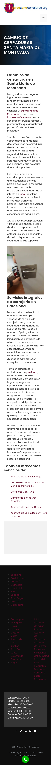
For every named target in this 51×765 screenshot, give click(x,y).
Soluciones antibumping (41, 654)
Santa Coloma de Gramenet (17, 656)
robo (22, 194)
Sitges (14, 662)
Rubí (13, 591)
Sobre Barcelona (40, 677)
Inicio (37, 619)
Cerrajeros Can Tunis (23, 491)
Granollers (16, 584)
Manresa (15, 629)
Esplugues (16, 622)
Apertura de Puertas (40, 644)
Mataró (15, 632)
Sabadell (16, 594)
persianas (32, 372)
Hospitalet (16, 588)
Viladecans (17, 604)
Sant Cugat (17, 598)
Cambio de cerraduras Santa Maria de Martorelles (27, 484)
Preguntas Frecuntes (40, 667)
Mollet (14, 636)
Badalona (16, 574)
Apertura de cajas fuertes (39, 626)
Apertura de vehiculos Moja (26, 476)
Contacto (39, 672)
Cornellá (15, 581)
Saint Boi (15, 649)
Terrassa (15, 601)
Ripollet (15, 646)
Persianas (39, 649)
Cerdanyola (17, 619)
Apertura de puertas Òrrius (26, 507)
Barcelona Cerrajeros (19, 117)
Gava (14, 626)
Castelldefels (18, 578)
